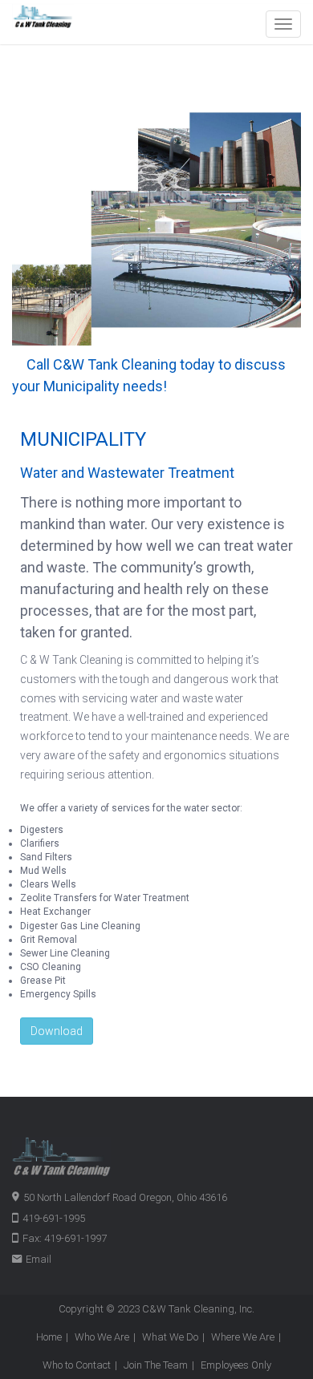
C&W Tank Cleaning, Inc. (198, 1309)
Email (38, 1259)
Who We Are (102, 1337)
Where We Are (242, 1337)
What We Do (170, 1337)
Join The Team (156, 1365)
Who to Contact (77, 1365)
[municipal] (156, 229)
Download (56, 1031)
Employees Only (236, 1365)
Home (49, 1337)
